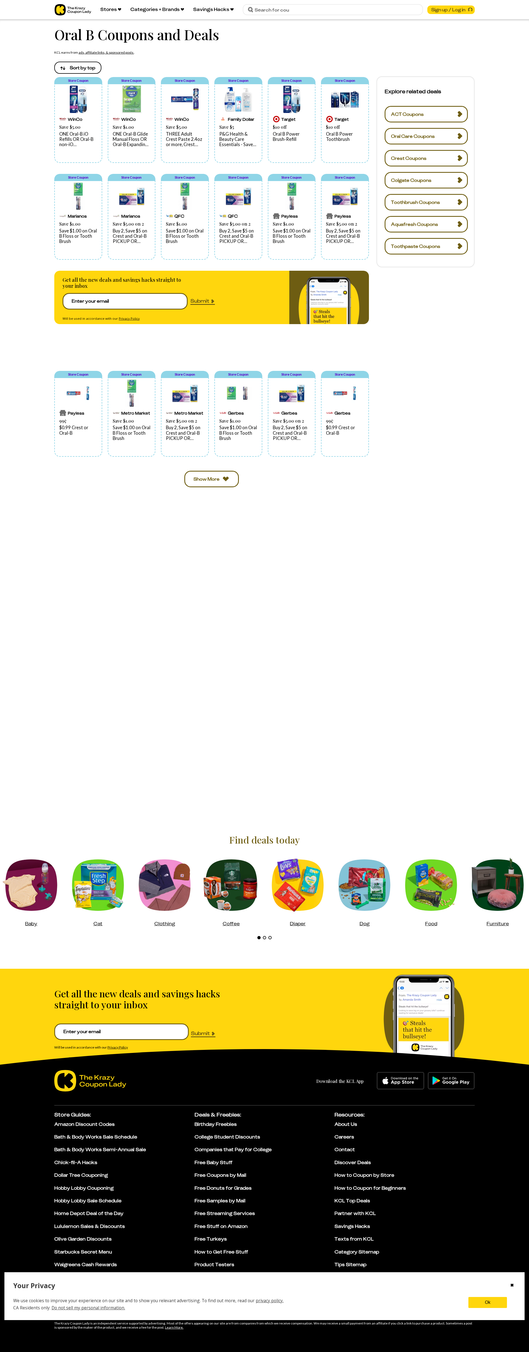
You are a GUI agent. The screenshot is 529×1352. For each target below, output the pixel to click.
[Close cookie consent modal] (512, 1285)
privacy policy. (270, 1301)
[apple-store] (400, 1080)
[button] (78, 120)
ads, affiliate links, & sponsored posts (106, 52)
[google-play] (451, 1080)
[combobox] (78, 67)
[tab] (259, 937)
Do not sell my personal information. (88, 1308)
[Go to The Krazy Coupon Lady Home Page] (72, 9)
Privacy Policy (129, 318)
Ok (487, 1302)
